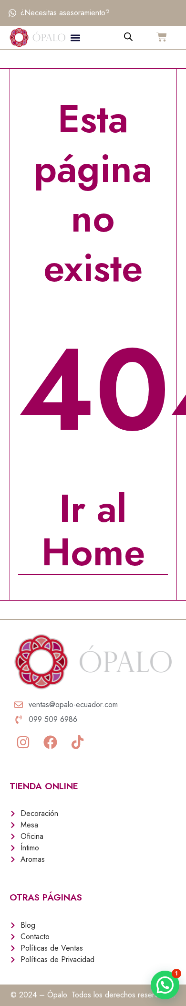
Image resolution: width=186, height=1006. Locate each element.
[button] (75, 37)
